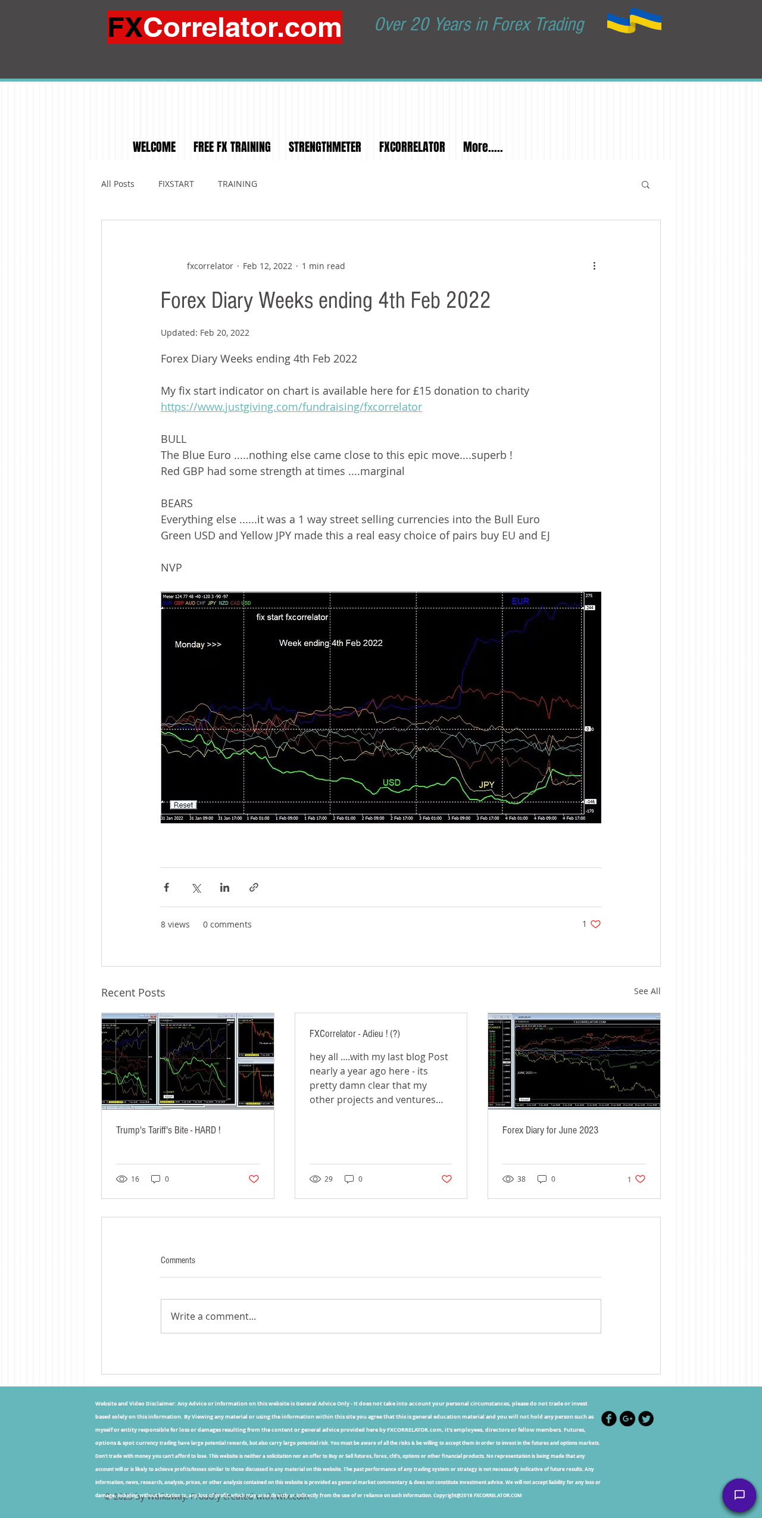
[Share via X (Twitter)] (195, 887)
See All (647, 991)
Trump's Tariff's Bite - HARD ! (168, 1130)
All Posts (118, 183)
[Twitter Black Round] (646, 1418)
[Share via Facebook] (166, 887)
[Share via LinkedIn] (224, 887)
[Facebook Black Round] (609, 1418)
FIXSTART (176, 183)
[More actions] (594, 265)
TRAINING (237, 183)
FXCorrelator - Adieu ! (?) (355, 1033)
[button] (645, 184)
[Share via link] (254, 887)
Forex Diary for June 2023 (550, 1130)
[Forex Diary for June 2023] (574, 1061)
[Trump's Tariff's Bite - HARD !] (188, 1061)
